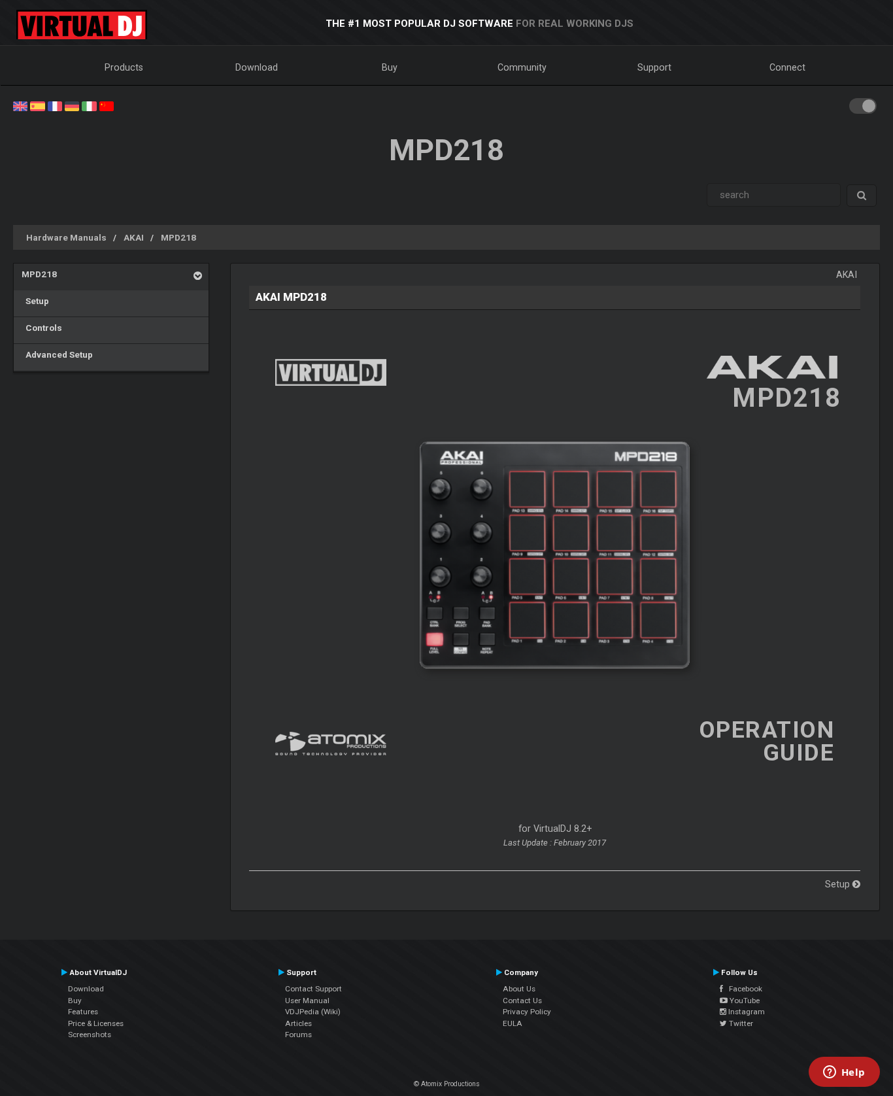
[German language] (72, 105)
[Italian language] (89, 105)
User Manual (307, 1000)
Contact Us (522, 1000)
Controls (42, 327)
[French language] (55, 105)
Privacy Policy (527, 1011)
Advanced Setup (57, 354)
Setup (35, 301)
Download (256, 67)
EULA (512, 1023)
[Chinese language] (106, 105)
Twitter (740, 1023)
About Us (519, 988)
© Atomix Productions (447, 1084)
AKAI (134, 237)
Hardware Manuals (66, 237)
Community (522, 67)
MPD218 (178, 237)
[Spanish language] (37, 105)
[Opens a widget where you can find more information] (844, 1073)
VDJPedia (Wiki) (313, 1011)
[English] (20, 105)
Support (654, 67)
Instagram (745, 1011)
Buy (389, 67)
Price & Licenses (96, 1023)
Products (124, 67)
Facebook (742, 988)
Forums (298, 1034)
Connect (787, 67)
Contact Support (313, 988)
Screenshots (89, 1034)
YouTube (744, 1000)
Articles (298, 1023)
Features (83, 1011)
